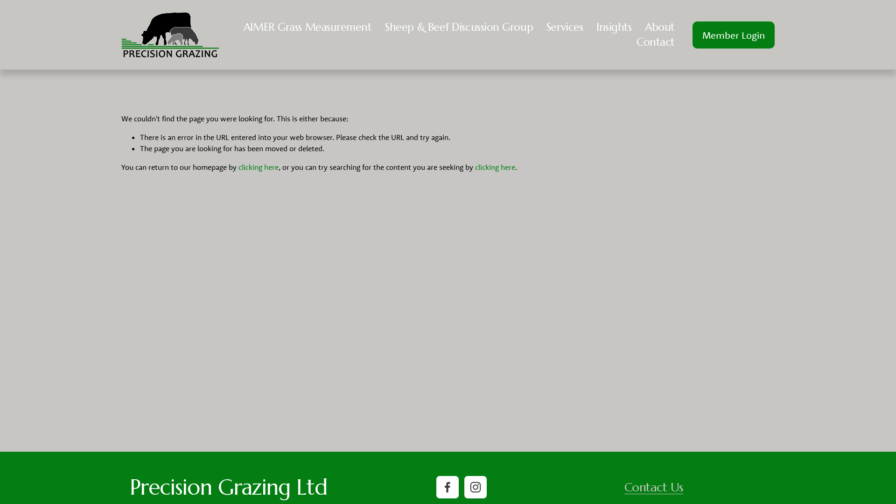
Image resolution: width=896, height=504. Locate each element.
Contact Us (653, 487)
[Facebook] (447, 487)
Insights (613, 27)
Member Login (733, 35)
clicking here (258, 167)
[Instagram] (475, 487)
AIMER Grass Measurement (308, 27)
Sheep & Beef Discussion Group (459, 27)
